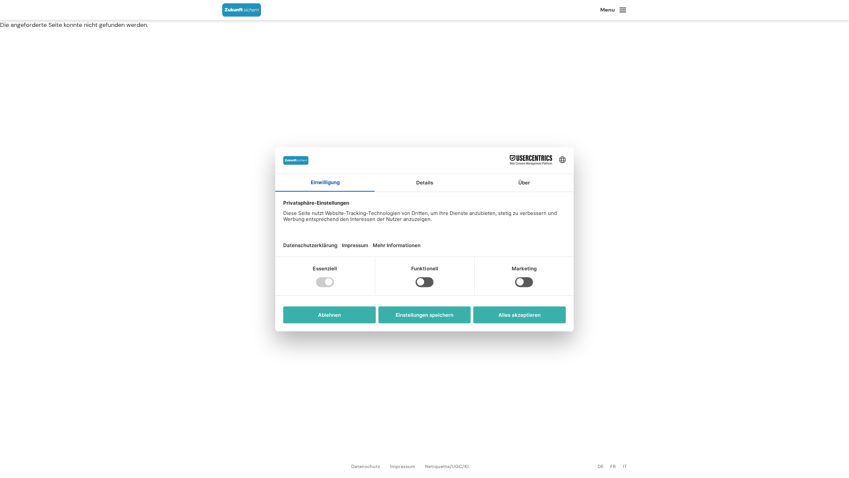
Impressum (402, 466)
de (601, 466)
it (625, 466)
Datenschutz (365, 466)
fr (613, 466)
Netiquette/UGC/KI (447, 466)
